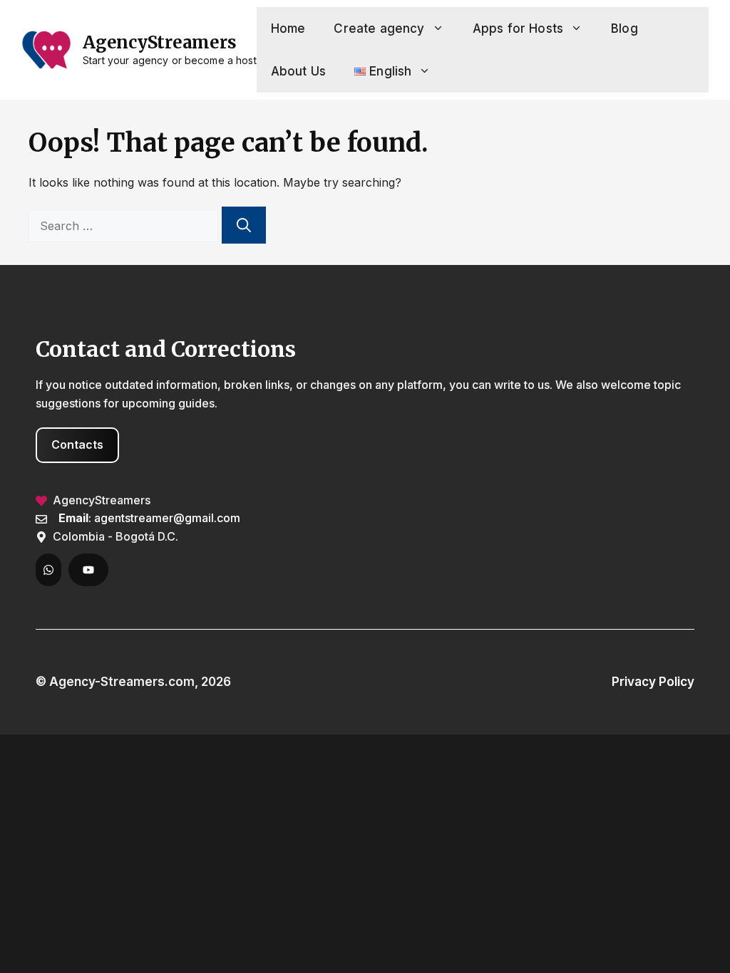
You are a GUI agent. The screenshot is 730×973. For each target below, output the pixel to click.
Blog (624, 28)
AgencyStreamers (159, 42)
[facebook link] (48, 569)
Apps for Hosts (518, 28)
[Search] (244, 225)
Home (288, 28)
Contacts (77, 444)
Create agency (379, 28)
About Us (298, 71)
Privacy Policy (653, 682)
